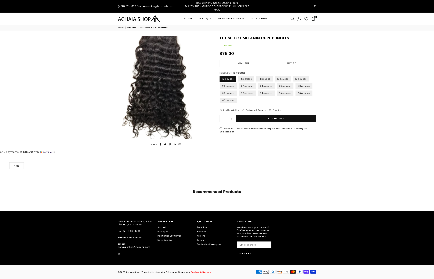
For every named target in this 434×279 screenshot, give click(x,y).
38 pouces (304, 93)
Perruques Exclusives (231, 18)
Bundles (201, 231)
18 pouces (301, 78)
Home (121, 27)
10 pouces (228, 78)
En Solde (202, 227)
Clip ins (201, 235)
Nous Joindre (259, 18)
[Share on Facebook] (160, 144)
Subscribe (245, 253)
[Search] (292, 19)
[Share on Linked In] (175, 144)
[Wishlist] (306, 19)
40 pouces (228, 100)
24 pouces (266, 86)
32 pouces (247, 93)
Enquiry (276, 110)
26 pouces (285, 86)
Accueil (188, 18)
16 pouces (282, 78)
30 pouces (228, 93)
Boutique (205, 18)
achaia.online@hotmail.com (134, 247)
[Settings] (299, 19)
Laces (200, 240)
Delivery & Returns (255, 110)
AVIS (16, 165)
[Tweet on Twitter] (165, 144)
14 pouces (264, 78)
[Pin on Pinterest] (170, 144)
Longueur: (233, 73)
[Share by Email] (179, 144)
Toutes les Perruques (209, 244)
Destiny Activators (201, 272)
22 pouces (247, 86)
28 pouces (304, 86)
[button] (313, 19)
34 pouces (266, 93)
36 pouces (285, 93)
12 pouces (246, 78)
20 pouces (228, 86)
